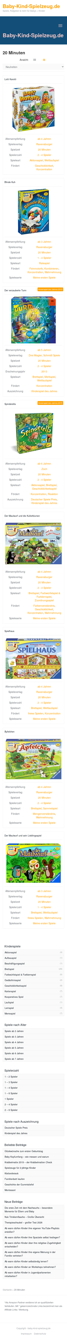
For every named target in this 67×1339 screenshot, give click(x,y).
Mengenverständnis (44, 813)
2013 (44, 371)
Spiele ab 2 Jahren (14, 1031)
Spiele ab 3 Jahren (14, 1036)
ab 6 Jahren (44, 463)
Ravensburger (44, 144)
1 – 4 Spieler (11, 1087)
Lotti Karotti (10, 79)
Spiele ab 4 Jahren (14, 1042)
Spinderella (10, 404)
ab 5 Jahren (44, 350)
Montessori (10, 1190)
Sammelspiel (50, 808)
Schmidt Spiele (51, 355)
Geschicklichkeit (44, 165)
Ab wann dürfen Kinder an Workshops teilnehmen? (30, 1267)
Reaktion (53, 494)
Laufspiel (9, 1002)
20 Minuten (44, 149)
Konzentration (44, 169)
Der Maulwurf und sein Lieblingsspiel (22, 835)
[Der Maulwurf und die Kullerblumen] (33, 543)
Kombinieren (51, 268)
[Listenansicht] (44, 60)
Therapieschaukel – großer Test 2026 (23, 1222)
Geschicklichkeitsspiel (44, 488)
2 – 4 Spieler (11, 1104)
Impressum (26, 1333)
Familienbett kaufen (15, 1179)
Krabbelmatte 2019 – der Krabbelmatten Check (28, 1162)
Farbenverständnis (44, 605)
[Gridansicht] (34, 60)
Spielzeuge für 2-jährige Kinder (20, 1167)
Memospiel (10, 1013)
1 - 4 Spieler (44, 258)
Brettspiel (38, 377)
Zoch (44, 469)
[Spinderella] (33, 433)
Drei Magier (35, 355)
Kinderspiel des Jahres (44, 391)
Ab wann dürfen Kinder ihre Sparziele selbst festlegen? (32, 1237)
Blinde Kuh (9, 182)
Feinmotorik (36, 268)
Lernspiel (9, 1008)
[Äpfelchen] (33, 759)
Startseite (7, 1289)
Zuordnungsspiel (44, 600)
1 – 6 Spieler (11, 1093)
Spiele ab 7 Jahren (14, 1058)
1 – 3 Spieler (11, 1082)
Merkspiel (49, 377)
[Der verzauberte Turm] (33, 319)
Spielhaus (9, 631)
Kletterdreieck (11, 1173)
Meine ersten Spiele (44, 277)
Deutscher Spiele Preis (44, 499)
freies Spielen (35, 713)
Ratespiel (44, 263)
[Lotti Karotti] (33, 108)
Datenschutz (40, 1333)
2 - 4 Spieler (44, 155)
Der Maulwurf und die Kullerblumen (22, 515)
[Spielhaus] (33, 658)
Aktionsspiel (36, 160)
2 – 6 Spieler (11, 1110)
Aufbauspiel (10, 958)
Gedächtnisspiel (13, 980)
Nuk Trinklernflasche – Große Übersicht (24, 1217)
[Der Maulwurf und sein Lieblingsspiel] (33, 863)
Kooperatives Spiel (14, 996)
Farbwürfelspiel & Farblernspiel (48, 594)
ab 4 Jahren (44, 139)
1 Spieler (9, 1098)
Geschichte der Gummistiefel (19, 1184)
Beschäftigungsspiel (15, 963)
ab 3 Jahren (44, 241)
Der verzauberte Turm (15, 290)
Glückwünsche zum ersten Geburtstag (24, 1151)
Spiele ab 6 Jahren (14, 1053)
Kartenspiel (10, 991)
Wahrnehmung (53, 272)
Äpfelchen (9, 731)
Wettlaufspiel (51, 160)
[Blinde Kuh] (33, 211)
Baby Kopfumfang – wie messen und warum (27, 1156)
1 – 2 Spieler (11, 1076)
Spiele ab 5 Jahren (14, 1047)
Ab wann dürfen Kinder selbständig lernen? (26, 1261)
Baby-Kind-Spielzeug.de (33, 35)
